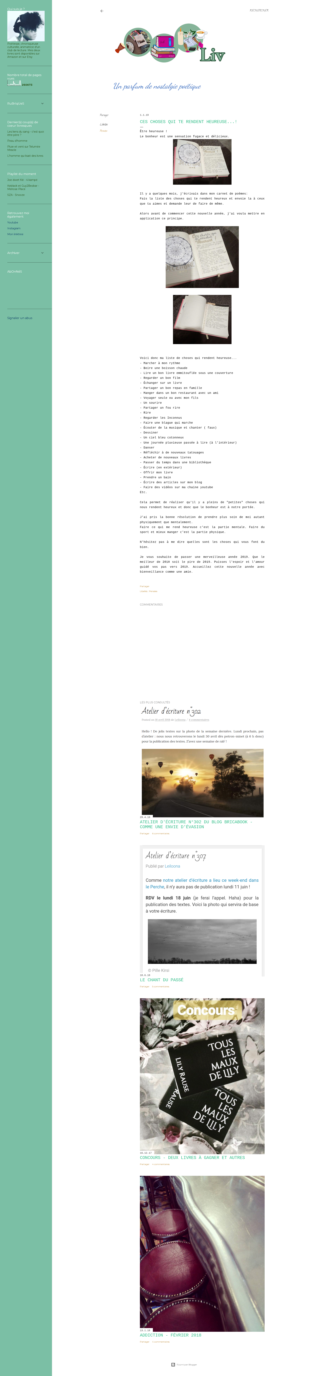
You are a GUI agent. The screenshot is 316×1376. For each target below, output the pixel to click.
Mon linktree (15, 234)
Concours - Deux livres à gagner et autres (192, 1157)
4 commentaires (161, 1164)
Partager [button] (104, 115)
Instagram (13, 228)
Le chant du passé (161, 980)
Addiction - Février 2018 (170, 1335)
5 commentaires (160, 986)
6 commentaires (160, 833)
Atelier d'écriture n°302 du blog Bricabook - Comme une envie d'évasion (196, 825)
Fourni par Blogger (187, 1364)
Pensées (103, 131)
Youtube (12, 222)
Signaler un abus (19, 318)
